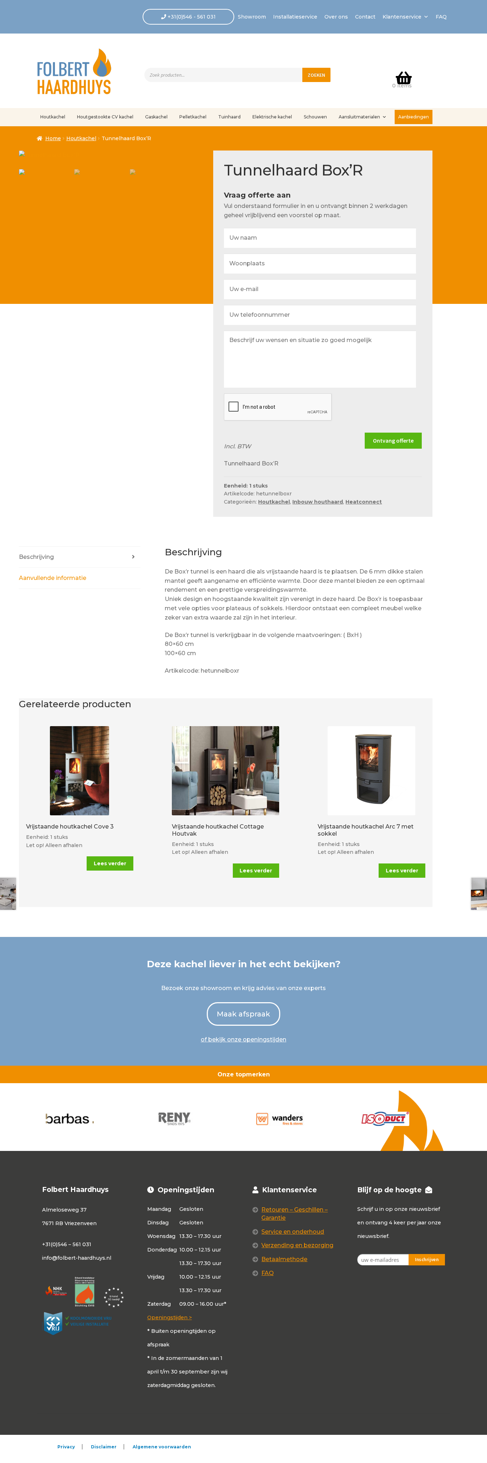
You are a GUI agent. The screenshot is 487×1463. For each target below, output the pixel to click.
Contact (365, 17)
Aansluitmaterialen (359, 116)
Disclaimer (104, 1446)
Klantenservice (402, 17)
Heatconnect (363, 502)
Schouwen (315, 116)
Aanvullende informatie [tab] (52, 578)
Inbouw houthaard (317, 502)
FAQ (441, 17)
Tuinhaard (229, 116)
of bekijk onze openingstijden (243, 1039)
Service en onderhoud (292, 1231)
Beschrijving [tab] (36, 557)
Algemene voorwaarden (162, 1446)
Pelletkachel (192, 116)
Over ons (336, 17)
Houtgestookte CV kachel (105, 116)
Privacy (66, 1446)
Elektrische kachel (272, 116)
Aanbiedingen (413, 116)
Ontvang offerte (393, 440)
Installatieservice (295, 17)
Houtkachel (52, 116)
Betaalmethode (284, 1259)
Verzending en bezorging (297, 1245)
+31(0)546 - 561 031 (191, 17)
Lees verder (110, 863)
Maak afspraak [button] (243, 1014)
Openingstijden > (169, 1317)
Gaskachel (156, 116)
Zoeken (316, 75)
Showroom (252, 17)
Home (53, 138)
